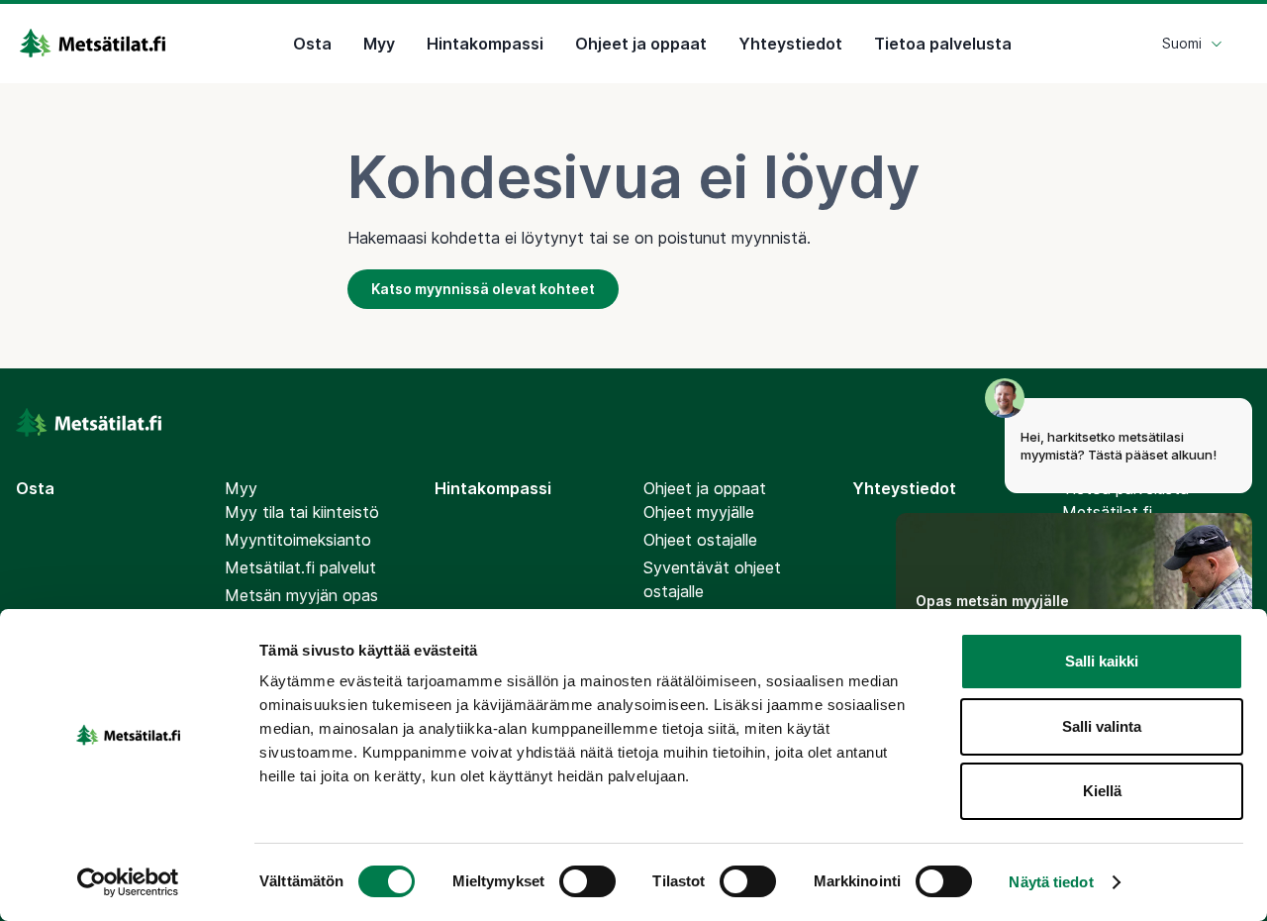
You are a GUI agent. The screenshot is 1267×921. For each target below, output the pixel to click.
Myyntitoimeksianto (298, 540)
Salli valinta (1101, 726)
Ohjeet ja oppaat (641, 43)
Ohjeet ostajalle (700, 540)
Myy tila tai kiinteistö (302, 512)
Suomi (1182, 43)
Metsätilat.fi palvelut (300, 567)
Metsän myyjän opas (301, 595)
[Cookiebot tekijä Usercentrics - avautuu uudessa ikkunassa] (128, 882)
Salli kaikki (1101, 661)
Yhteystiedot (790, 43)
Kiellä (1102, 790)
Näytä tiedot (1051, 881)
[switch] (587, 881)
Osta (312, 43)
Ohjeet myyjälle (698, 512)
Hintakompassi (485, 43)
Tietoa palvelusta (943, 43)
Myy (379, 43)
